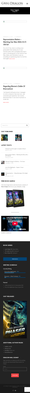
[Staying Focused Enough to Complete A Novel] (2, 149)
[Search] (27, 125)
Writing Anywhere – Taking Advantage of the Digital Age (16, 174)
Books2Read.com (9, 352)
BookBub (7, 350)
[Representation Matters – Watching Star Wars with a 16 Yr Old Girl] (2, 155)
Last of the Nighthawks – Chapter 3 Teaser (14, 167)
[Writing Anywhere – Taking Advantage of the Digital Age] (2, 174)
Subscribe (15, 375)
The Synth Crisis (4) (9, 251)
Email (4, 366)
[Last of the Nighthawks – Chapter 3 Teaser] (2, 168)
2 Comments (17, 83)
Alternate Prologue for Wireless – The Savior (15, 161)
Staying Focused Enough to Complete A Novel (15, 148)
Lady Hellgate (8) (8, 249)
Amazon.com (8, 348)
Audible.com (8, 346)
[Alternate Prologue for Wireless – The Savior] (2, 162)
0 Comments (18, 36)
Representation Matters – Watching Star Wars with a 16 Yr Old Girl (16, 155)
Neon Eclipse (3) (8, 253)
